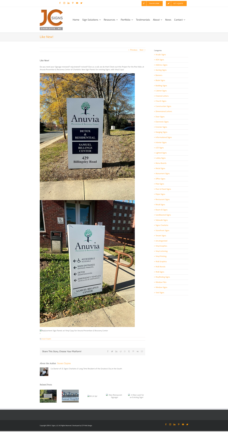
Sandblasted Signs (163, 215)
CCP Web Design (86, 426)
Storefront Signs (162, 230)
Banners (159, 75)
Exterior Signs (161, 127)
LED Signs (160, 148)
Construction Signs (163, 106)
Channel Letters (162, 96)
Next (141, 50)
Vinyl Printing (161, 256)
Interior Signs (161, 142)
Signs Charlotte (162, 225)
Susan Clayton (46, 339)
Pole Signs (160, 184)
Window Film (161, 282)
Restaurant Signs (163, 199)
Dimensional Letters (164, 111)
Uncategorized (161, 241)
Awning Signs (161, 70)
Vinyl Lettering (162, 251)
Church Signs (161, 101)
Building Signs (161, 85)
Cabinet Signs (161, 91)
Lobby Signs (161, 158)
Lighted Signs (161, 153)
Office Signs (160, 179)
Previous (133, 50)
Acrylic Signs (161, 54)
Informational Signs (164, 137)
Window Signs (161, 287)
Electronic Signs (162, 122)
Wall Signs (160, 272)
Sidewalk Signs (162, 220)
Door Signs (160, 116)
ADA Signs (160, 60)
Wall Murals (160, 266)
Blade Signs (160, 80)
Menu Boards (161, 163)
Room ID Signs (162, 210)
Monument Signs (163, 173)
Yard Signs (160, 292)
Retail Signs (160, 204)
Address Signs (161, 65)
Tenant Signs (161, 235)
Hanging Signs (161, 132)
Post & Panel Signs (163, 189)
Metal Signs (160, 168)
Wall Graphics (161, 261)
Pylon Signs (160, 194)
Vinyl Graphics (161, 246)
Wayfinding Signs (163, 277)
